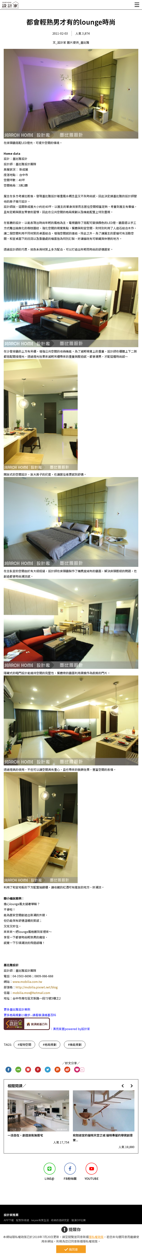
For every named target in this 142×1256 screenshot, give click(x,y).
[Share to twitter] (48, 1070)
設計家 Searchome (10, 6)
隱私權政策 (96, 1237)
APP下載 (9, 1220)
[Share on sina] (67, 1070)
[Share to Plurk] (58, 1070)
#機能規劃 (75, 1044)
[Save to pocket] (28, 1070)
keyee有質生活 (40, 1220)
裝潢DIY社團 (78, 1220)
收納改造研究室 (60, 1220)
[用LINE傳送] (18, 1070)
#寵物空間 (24, 1044)
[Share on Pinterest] (38, 1070)
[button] (122, 1085)
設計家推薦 (11, 1215)
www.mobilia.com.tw (27, 981)
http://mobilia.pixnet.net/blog (37, 987)
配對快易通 (22, 1220)
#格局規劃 (49, 1044)
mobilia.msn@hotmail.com (31, 992)
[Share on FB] (9, 1070)
